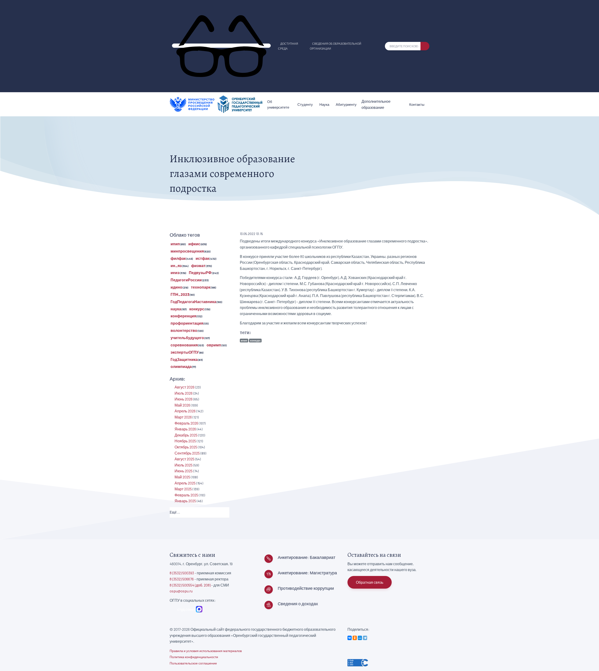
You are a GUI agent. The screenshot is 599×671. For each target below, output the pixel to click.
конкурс (255, 340)
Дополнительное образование (376, 104)
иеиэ (175, 272)
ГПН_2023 (180, 294)
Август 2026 (184, 387)
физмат (198, 265)
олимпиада (181, 366)
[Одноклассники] (355, 638)
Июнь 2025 (184, 471)
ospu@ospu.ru (181, 591)
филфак (178, 258)
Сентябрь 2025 (187, 453)
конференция (183, 316)
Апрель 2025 (185, 483)
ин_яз (176, 265)
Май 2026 (182, 405)
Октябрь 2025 (186, 447)
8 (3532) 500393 (182, 573)
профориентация (187, 323)
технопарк (200, 287)
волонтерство (184, 330)
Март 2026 (183, 417)
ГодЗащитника (184, 359)
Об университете (278, 104)
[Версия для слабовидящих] (221, 46)
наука (176, 309)
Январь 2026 (185, 429)
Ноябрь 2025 (185, 441)
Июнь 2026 (184, 399)
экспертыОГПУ (185, 352)
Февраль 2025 (186, 495)
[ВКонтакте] (349, 638)
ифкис (194, 244)
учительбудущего (187, 337)
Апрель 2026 (185, 411)
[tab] (199, 512)
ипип (244, 340)
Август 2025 (184, 459)
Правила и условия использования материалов (206, 651)
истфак (202, 258)
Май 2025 (182, 477)
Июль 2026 (184, 393)
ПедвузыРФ (200, 272)
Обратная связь (369, 582)
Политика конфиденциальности (194, 657)
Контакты (416, 104)
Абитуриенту (346, 104)
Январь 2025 (185, 501)
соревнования (184, 345)
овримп (214, 345)
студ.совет (185, 609)
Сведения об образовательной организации (335, 46)
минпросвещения (187, 251)
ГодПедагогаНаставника (193, 301)
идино (176, 287)
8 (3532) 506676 (182, 579)
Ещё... (175, 512)
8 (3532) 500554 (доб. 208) (190, 585)
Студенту (305, 104)
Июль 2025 (184, 465)
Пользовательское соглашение (193, 663)
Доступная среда (288, 46)
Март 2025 (183, 489)
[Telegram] (365, 638)
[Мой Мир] (360, 638)
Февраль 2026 (186, 423)
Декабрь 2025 (186, 435)
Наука (324, 104)
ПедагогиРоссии (186, 280)
